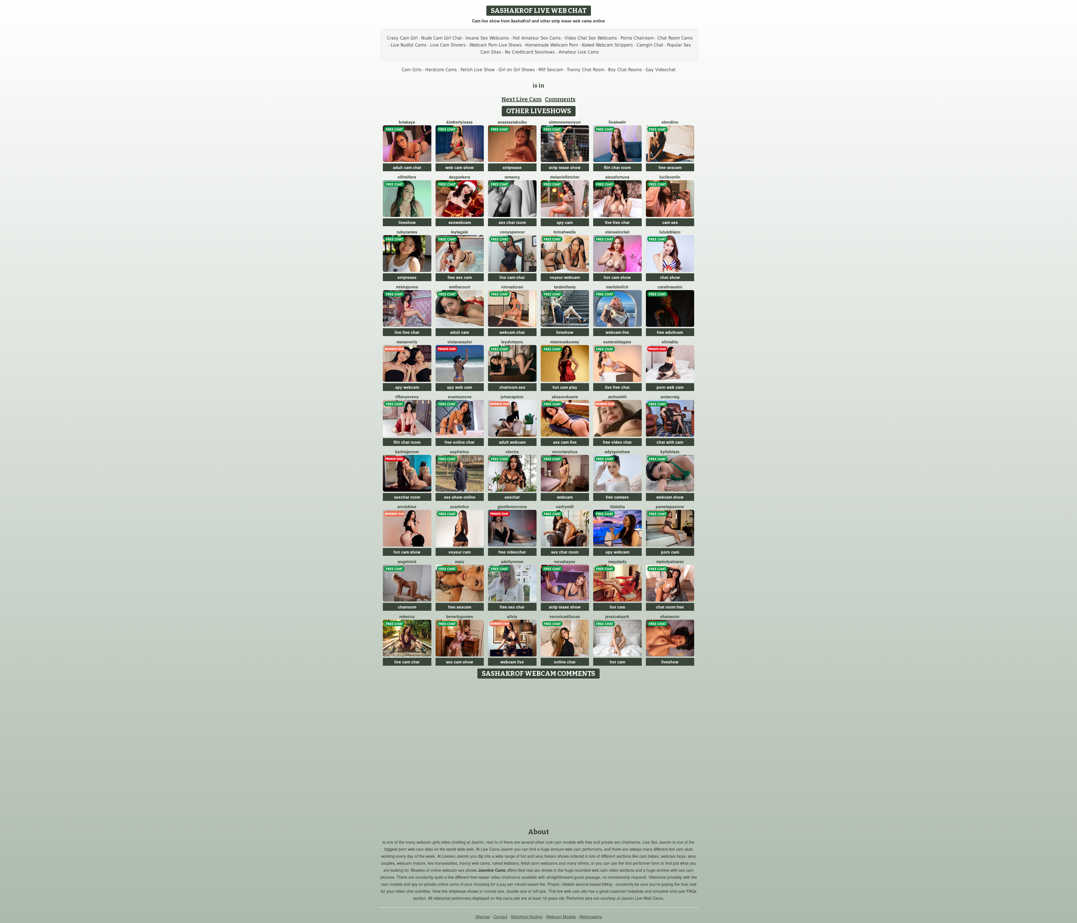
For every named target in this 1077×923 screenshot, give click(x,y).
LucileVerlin (669, 177)
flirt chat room (617, 167)
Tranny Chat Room (585, 69)
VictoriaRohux (564, 451)
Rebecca (407, 616)
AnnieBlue (406, 506)
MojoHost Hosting (526, 916)
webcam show (670, 497)
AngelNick (407, 561)
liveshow (407, 222)
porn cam (670, 552)
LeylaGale (459, 232)
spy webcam (407, 387)
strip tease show (565, 167)
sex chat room (512, 222)
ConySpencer (512, 232)
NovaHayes (564, 561)
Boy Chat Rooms (625, 69)
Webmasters (590, 916)
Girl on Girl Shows (516, 69)
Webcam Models (561, 916)
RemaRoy (512, 177)
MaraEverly (407, 341)
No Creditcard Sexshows (530, 52)
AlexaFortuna (617, 177)
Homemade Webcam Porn (551, 45)
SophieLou (459, 451)
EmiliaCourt (459, 287)
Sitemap (482, 916)
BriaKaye (407, 122)
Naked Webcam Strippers (607, 45)
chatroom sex (512, 387)
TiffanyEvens (407, 396)
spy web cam (459, 387)
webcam (565, 497)
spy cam (565, 222)
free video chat (617, 442)
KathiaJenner (407, 451)
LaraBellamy (565, 287)
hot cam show (617, 277)
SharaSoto (670, 616)
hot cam (617, 607)
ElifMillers (407, 177)
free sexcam (670, 167)
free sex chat (512, 607)
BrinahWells (565, 232)
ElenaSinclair (617, 232)
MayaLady (617, 561)
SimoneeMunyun (565, 122)
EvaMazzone (459, 396)
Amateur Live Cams (579, 52)
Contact (500, 916)
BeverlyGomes (459, 616)
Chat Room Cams (675, 38)
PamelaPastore (670, 506)
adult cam (459, 332)
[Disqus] (538, 751)
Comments (560, 99)
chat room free (670, 607)
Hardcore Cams (441, 69)
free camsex (617, 497)
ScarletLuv (459, 506)
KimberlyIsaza (460, 122)
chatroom (407, 607)
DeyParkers (459, 177)
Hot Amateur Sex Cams (537, 38)
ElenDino (670, 122)
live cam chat (512, 277)
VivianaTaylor (459, 341)
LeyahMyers (512, 341)
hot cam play (565, 387)
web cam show (459, 167)
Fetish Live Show (478, 69)
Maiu (459, 561)
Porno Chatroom (637, 38)
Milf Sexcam (550, 69)
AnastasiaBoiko (512, 122)
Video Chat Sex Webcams (591, 38)
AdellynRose (512, 561)
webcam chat (512, 332)
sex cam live (565, 442)
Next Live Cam (521, 99)
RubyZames (407, 232)
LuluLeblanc (670, 232)
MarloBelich (617, 287)
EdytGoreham (617, 451)
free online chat (460, 442)
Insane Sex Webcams (487, 38)
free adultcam (670, 332)
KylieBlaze (670, 451)
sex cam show (459, 662)
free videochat (512, 552)
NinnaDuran (512, 287)
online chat (565, 662)
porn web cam (670, 387)
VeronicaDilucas (564, 616)
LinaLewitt (617, 122)
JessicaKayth (617, 616)
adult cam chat (407, 167)
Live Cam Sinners (448, 45)
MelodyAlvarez (670, 561)
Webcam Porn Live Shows (496, 45)
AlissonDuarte (565, 396)
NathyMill (565, 506)
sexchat (512, 497)
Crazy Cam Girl (402, 38)
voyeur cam (459, 552)
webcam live (617, 332)
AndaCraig (670, 396)
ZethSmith (617, 396)
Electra (512, 451)
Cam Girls (412, 69)
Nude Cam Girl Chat (441, 38)
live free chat (617, 222)
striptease (512, 167)
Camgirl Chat (650, 45)
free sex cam (460, 277)
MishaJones (407, 287)
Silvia (512, 616)
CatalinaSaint (670, 287)
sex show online (459, 497)
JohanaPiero (512, 396)
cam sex (670, 222)
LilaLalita (617, 506)
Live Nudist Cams (409, 45)
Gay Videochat (661, 69)
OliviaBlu (670, 341)
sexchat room (407, 497)
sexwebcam (459, 222)
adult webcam (512, 442)
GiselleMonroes (512, 506)
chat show (670, 277)
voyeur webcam (565, 277)
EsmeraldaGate (617, 341)
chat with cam (670, 442)
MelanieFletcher (564, 177)
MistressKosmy (564, 341)
